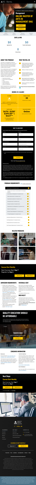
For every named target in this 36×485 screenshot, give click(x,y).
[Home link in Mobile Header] (6, 2)
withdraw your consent (8, 177)
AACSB (7, 299)
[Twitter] (16, 426)
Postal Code (4, 146)
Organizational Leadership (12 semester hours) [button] (14, 198)
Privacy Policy (7, 452)
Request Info (20, 28)
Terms (11, 452)
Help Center (15, 432)
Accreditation (15, 452)
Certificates (4, 439)
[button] (34, 1)
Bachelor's (4, 433)
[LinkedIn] (19, 426)
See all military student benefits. (24, 364)
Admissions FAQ (15, 433)
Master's (3, 435)
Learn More (17, 338)
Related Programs (14, 34)
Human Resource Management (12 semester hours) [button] (15, 193)
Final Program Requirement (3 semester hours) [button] (15, 225)
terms (24, 177)
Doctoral (3, 437)
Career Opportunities (20, 452)
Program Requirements (5, 34)
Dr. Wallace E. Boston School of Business (24, 10)
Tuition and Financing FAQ (17, 435)
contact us (27, 177)
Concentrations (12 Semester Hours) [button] (13, 188)
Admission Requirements (22, 34)
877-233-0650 (6, 390)
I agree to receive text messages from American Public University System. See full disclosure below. (18, 153)
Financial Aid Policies (16, 437)
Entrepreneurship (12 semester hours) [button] (13, 201)
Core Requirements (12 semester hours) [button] (13, 219)
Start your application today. (20, 160)
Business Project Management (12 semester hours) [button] (15, 211)
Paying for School (31, 34)
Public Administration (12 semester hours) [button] (14, 196)
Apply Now (20, 25)
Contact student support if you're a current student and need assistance (15, 130)
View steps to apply (9, 306)
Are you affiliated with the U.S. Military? (23, 146)
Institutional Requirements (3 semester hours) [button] (14, 217)
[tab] (18, 188)
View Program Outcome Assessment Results (27, 86)
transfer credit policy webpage (6, 362)
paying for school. (8, 321)
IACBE (11, 299)
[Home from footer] (18, 422)
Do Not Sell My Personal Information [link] (18, 456)
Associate (3, 432)
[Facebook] (14, 426)
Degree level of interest (6, 141)
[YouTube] (21, 426)
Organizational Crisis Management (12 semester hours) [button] (15, 206)
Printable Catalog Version (26, 183)
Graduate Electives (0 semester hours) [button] (13, 222)
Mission (30, 452)
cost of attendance (23, 370)
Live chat (13, 390)
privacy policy (21, 177)
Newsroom (26, 452)
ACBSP (4, 299)
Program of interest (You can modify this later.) (24, 141)
